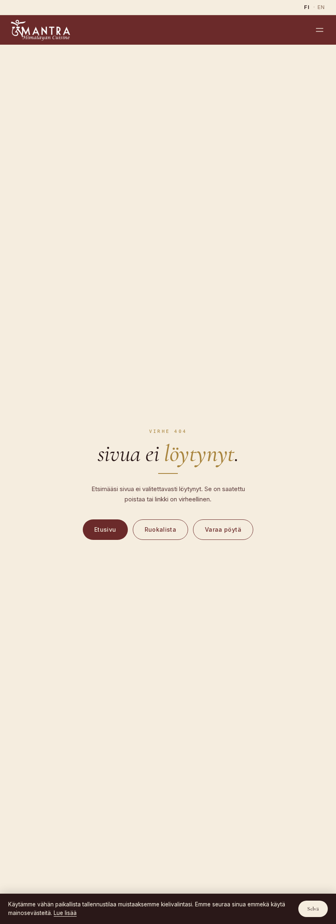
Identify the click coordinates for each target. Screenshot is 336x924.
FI (307, 7)
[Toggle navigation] (319, 30)
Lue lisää (65, 913)
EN (321, 7)
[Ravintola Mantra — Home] (40, 30)
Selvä (313, 909)
